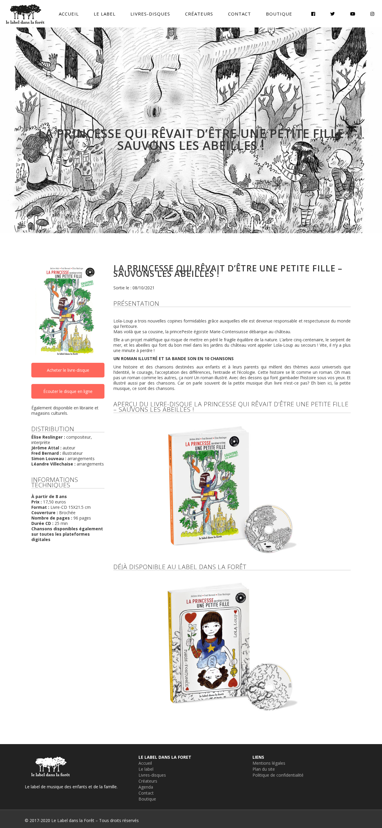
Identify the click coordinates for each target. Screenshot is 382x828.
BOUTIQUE (279, 14)
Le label (145, 769)
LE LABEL (104, 14)
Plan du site (263, 769)
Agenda (145, 787)
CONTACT (239, 14)
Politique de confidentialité (278, 775)
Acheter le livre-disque (68, 370)
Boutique (147, 799)
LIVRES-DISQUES (150, 14)
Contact (146, 793)
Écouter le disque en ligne (68, 391)
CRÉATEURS (199, 14)
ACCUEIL (69, 14)
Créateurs (147, 781)
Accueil (145, 763)
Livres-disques (152, 775)
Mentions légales (268, 763)
